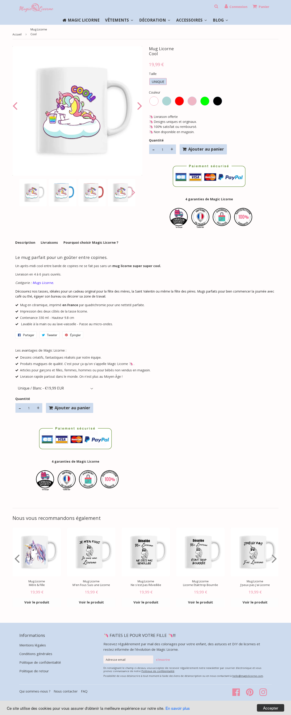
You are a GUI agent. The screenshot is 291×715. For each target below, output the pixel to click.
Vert (204, 101)
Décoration (153, 20)
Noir (217, 101)
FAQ (84, 691)
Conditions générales (35, 653)
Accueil (17, 34)
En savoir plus (178, 708)
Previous (16, 105)
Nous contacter (66, 691)
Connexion (238, 6)
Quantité (156, 140)
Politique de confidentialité (40, 662)
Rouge (179, 101)
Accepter (270, 708)
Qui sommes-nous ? (35, 691)
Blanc (153, 101)
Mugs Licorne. (43, 283)
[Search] (216, 6)
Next (138, 105)
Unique (158, 81)
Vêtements (117, 20)
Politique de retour (34, 671)
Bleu (166, 101)
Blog (219, 20)
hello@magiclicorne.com (247, 676)
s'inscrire (163, 660)
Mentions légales (32, 645)
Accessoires (189, 20)
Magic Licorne (84, 20)
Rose (192, 101)
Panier (264, 6)
